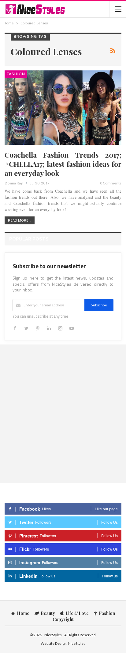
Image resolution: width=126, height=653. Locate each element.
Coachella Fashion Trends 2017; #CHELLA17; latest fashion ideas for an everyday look (63, 164)
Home (23, 613)
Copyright (63, 619)
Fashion (16, 74)
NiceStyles (76, 643)
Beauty (48, 613)
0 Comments (110, 183)
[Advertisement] (63, 413)
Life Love (77, 613)
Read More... (19, 220)
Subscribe (99, 305)
